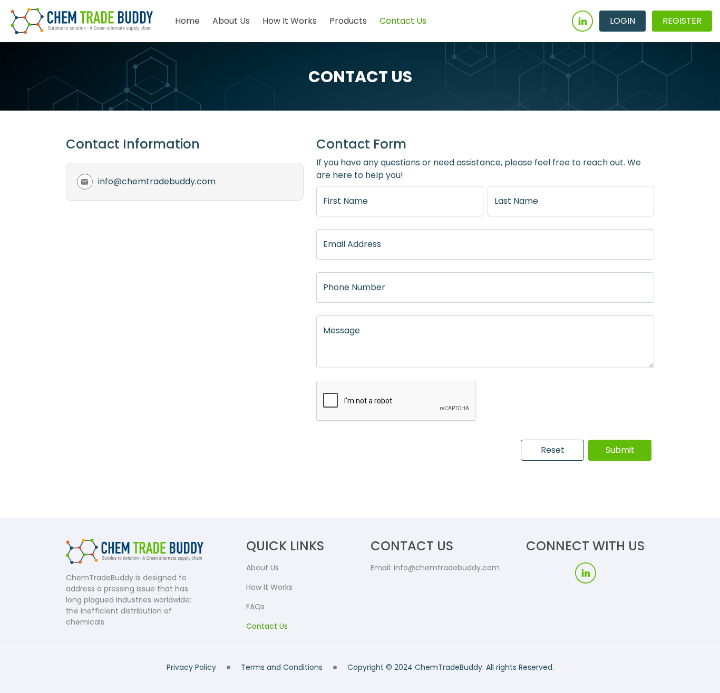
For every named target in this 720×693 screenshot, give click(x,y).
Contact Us (403, 21)
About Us (231, 21)
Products (348, 21)
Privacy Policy (191, 667)
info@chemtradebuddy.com (157, 181)
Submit (620, 450)
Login (622, 21)
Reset (553, 450)
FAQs (255, 606)
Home (187, 21)
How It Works (289, 21)
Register (682, 21)
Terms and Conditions (282, 667)
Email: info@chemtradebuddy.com (435, 567)
